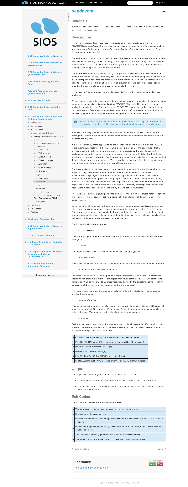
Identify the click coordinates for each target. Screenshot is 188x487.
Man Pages (38, 140)
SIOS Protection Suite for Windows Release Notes (45, 63)
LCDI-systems (42, 164)
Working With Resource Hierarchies (48, 136)
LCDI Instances (43, 153)
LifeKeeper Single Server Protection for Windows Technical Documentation (45, 254)
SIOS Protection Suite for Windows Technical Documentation (45, 117)
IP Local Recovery (41, 192)
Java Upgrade (39, 202)
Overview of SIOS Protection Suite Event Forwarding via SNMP (48, 196)
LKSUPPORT (39, 188)
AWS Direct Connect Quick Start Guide (43, 82)
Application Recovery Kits (41, 219)
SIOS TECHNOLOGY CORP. (49, 2)
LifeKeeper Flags (43, 167)
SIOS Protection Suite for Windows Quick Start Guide (45, 73)
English (159, 2)
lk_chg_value (42, 171)
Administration (37, 129)
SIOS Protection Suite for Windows (45, 56)
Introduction (36, 122)
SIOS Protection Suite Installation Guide (44, 108)
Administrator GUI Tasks (43, 133)
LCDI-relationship (43, 157)
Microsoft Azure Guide (39, 100)
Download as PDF (45, 275)
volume (39, 185)
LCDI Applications (44, 150)
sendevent (40, 181)
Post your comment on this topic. (91, 467)
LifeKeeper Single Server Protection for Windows (45, 243)
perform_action (42, 178)
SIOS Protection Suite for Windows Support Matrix (45, 227)
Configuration (36, 126)
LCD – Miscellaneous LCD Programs (47, 145)
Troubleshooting (37, 212)
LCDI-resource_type (44, 160)
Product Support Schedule (41, 235)
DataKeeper (36, 209)
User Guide (35, 205)
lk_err (38, 174)
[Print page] (164, 11)
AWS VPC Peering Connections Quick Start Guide (43, 92)
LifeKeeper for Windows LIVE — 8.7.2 (93, 2)
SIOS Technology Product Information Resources (40, 264)
